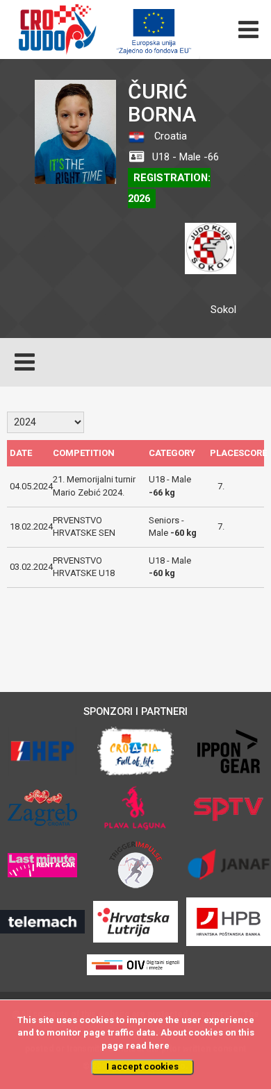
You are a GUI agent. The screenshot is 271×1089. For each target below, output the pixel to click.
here (159, 1045)
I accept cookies (142, 1066)
